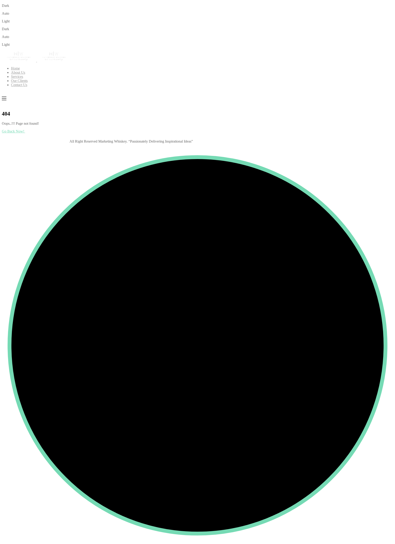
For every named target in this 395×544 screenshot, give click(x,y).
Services (17, 76)
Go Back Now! (13, 131)
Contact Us (19, 85)
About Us (18, 72)
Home (15, 68)
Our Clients (19, 81)
